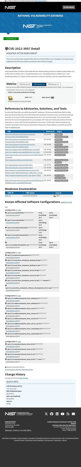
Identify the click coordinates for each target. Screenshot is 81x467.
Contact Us (16, 430)
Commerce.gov (48, 440)
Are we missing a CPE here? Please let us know (19, 370)
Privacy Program (22, 438)
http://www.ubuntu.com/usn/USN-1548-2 (19, 168)
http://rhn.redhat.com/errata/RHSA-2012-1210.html (22, 150)
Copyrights (31, 438)
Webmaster (8, 430)
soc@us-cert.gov (71, 429)
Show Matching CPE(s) (12, 215)
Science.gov (57, 440)
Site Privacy (5, 438)
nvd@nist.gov (15, 127)
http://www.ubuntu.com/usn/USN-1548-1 (19, 165)
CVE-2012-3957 (11, 389)
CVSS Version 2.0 (53, 84)
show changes (23, 378)
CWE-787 (8, 196)
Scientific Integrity (19, 440)
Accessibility (13, 438)
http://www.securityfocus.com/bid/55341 (18, 160)
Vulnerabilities (11, 39)
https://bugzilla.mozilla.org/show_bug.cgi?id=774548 (23, 175)
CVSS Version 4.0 (24, 84)
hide (19, 210)
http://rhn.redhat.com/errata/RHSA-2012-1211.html (22, 152)
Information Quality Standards (35, 440)
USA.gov (64, 440)
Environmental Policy (72, 438)
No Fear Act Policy (55, 438)
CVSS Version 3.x (39, 84)
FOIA (63, 438)
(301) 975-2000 (9, 427)
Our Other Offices (26, 430)
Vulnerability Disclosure (43, 438)
